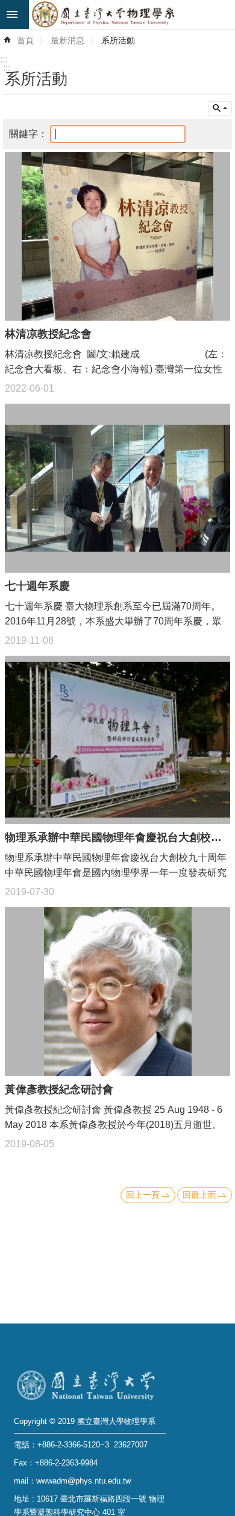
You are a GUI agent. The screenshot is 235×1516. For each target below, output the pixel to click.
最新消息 (67, 40)
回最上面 (199, 1195)
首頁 (25, 40)
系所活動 (118, 40)
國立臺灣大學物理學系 (132, 14)
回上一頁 (143, 1195)
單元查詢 (220, 108)
